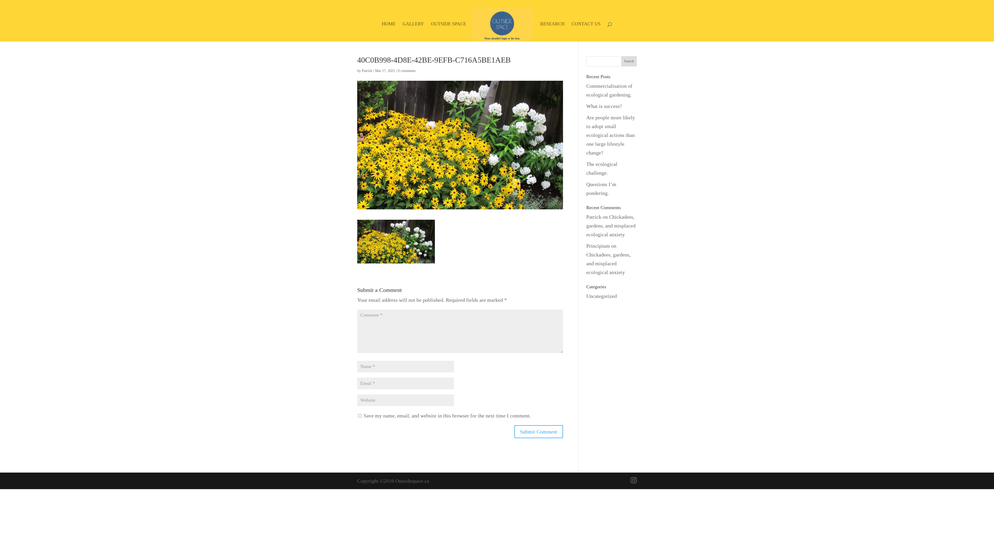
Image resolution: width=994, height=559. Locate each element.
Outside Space (448, 24)
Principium (598, 246)
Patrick (367, 71)
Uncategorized (601, 296)
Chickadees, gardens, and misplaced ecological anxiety (610, 225)
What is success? (604, 106)
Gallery (413, 24)
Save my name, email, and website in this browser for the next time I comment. (447, 415)
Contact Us (586, 24)
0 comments (406, 71)
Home (389, 24)
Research (552, 24)
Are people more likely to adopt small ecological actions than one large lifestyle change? (610, 135)
